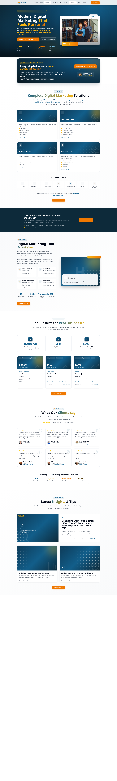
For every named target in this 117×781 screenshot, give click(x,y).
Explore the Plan (85, 220)
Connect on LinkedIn (88, 75)
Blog (79, 2)
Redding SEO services (44, 100)
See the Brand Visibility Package (84, 66)
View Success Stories (49, 39)
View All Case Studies (57, 393)
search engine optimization (32, 30)
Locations (72, 2)
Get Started (95, 2)
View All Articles (57, 587)
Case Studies (55, 2)
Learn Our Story (22, 303)
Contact (84, 2)
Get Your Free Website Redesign (27, 39)
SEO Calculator (64, 2)
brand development (53, 102)
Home (36, 2)
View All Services (57, 200)
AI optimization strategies (63, 100)
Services (47, 2)
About (41, 2)
